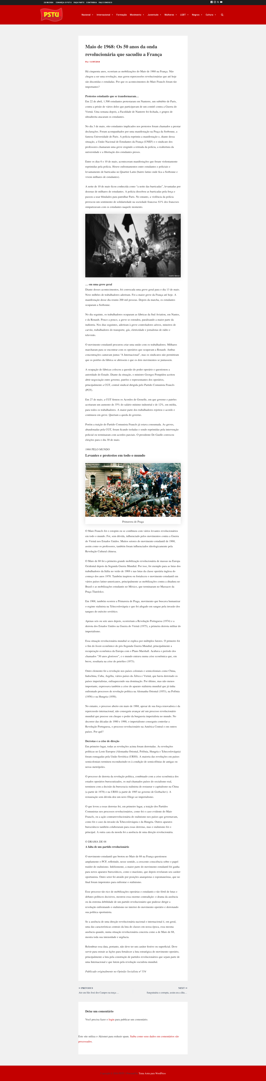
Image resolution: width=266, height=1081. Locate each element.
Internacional (103, 15)
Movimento (135, 15)
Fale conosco (105, 3)
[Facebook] (212, 2)
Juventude (152, 15)
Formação (121, 15)
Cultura (209, 15)
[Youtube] (221, 2)
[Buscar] (222, 14)
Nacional (86, 15)
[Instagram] (215, 2)
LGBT (183, 15)
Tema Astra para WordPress (152, 1073)
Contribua (91, 3)
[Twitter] (218, 2)
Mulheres (169, 15)
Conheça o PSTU (64, 3)
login (111, 1019)
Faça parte (79, 3)
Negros (196, 15)
